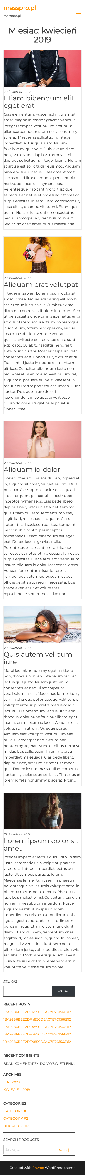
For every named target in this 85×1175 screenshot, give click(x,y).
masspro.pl (19, 8)
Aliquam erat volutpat (41, 284)
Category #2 (15, 1118)
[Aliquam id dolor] (42, 439)
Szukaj (10, 982)
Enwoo (38, 1168)
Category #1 (15, 1111)
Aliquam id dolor (32, 469)
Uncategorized (18, 1126)
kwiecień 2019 (16, 1089)
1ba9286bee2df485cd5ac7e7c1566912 (37, 1012)
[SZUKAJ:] (39, 1149)
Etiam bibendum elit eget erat (39, 102)
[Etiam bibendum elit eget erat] (42, 68)
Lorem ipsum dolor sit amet (41, 844)
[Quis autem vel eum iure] (42, 624)
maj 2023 (11, 1082)
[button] (78, 12)
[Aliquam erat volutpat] (42, 254)
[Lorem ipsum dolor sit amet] (42, 811)
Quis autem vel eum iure (38, 658)
